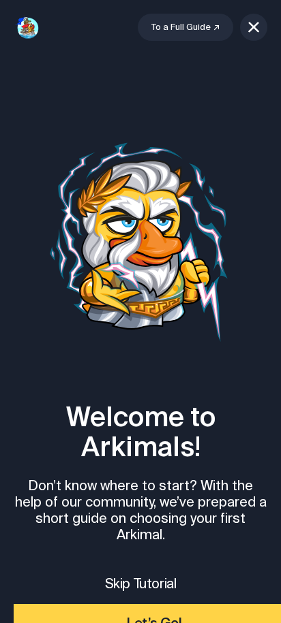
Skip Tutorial (141, 583)
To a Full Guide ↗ (185, 27)
